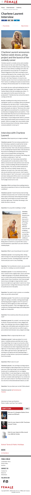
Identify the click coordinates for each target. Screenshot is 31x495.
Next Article (25, 26)
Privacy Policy (4, 463)
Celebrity (18, 7)
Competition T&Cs (6, 461)
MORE (27, 408)
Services (3, 465)
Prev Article (5, 26)
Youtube (3, 392)
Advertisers (4, 474)
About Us (3, 472)
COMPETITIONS (6, 408)
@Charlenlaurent (16, 390)
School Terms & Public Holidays (12, 444)
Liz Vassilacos (5, 453)
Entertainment (10, 7)
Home (3, 7)
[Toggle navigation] (3, 1)
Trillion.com (22, 490)
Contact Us (4, 471)
